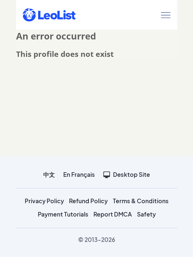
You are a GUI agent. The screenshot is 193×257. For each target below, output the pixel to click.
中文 (49, 174)
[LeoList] (49, 14)
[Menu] (166, 15)
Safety (146, 214)
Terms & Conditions (141, 200)
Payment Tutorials (63, 214)
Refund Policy (88, 200)
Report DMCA (112, 214)
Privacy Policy (44, 200)
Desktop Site (131, 174)
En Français (79, 174)
